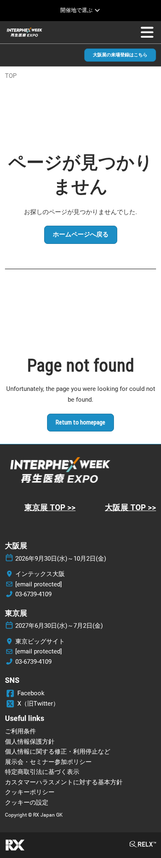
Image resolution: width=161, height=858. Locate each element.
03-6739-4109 (33, 594)
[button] (120, 55)
